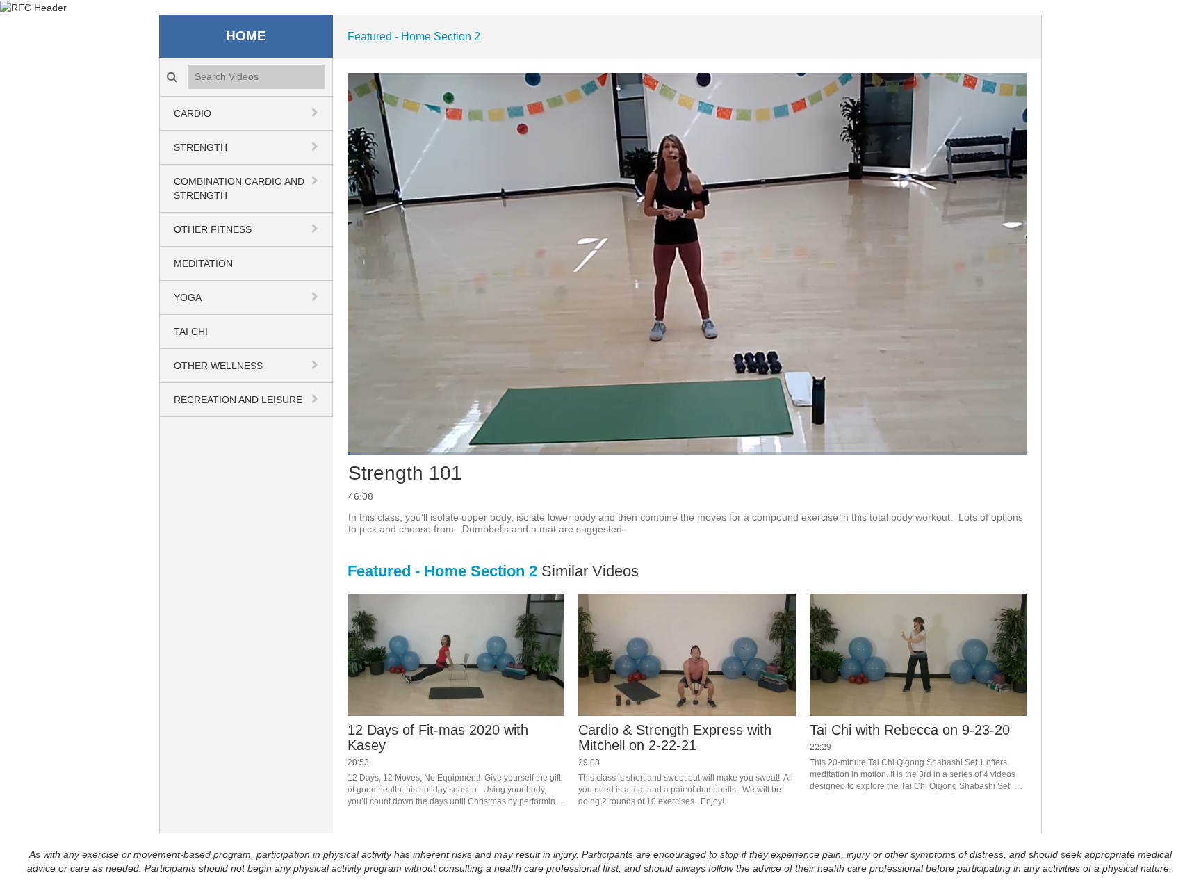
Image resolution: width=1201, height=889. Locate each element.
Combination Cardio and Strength (239, 188)
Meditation (203, 263)
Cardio (192, 113)
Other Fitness (213, 229)
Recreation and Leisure (238, 399)
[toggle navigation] (316, 113)
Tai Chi (191, 331)
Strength (200, 147)
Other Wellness (218, 365)
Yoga (188, 297)
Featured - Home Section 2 (414, 36)
